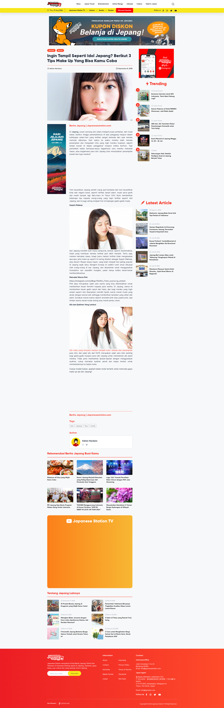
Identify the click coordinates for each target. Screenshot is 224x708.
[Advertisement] (100, 392)
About (105, 660)
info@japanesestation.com (151, 668)
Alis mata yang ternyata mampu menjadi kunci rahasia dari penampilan (100, 350)
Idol (71, 426)
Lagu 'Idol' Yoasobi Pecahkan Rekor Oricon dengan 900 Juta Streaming (118, 480)
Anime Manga (117, 4)
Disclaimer (122, 674)
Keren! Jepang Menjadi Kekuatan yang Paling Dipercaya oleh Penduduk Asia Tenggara (89, 480)
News (79, 4)
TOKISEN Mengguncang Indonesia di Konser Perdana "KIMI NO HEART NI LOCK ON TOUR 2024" (90, 507)
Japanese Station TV (77, 10)
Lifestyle (130, 4)
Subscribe (74, 673)
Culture (139, 4)
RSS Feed (122, 679)
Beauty (60, 50)
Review (111, 10)
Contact (106, 665)
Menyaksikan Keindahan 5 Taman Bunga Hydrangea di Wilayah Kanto (119, 507)
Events (101, 10)
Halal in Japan (151, 4)
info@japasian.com (148, 690)
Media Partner (108, 674)
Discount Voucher (124, 10)
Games (92, 10)
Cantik (92, 426)
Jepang (79, 426)
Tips (86, 426)
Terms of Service (125, 669)
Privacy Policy (124, 665)
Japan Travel (89, 4)
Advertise (106, 669)
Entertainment (103, 4)
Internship (122, 660)
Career (105, 679)
